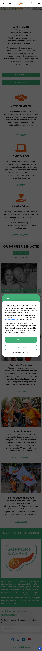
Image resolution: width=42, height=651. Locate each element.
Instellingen (21, 347)
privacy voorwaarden (11, 319)
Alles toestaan (21, 340)
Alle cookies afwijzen (21, 352)
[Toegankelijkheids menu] (39, 648)
